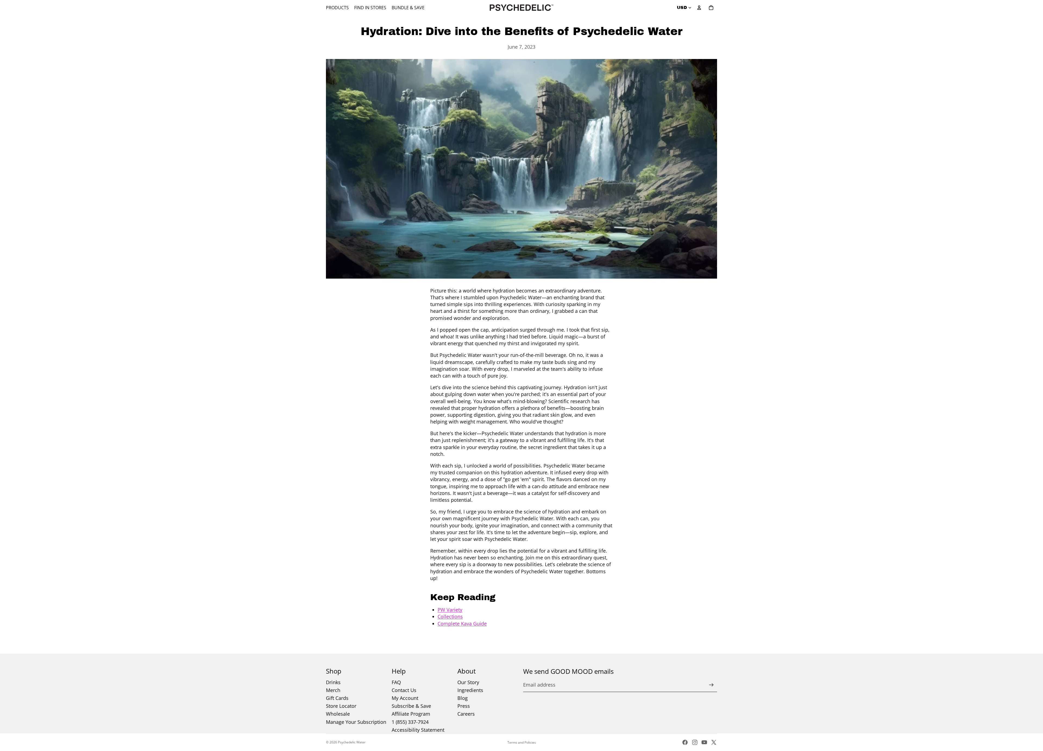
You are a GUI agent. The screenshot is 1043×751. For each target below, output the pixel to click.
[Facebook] (685, 742)
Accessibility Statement (418, 730)
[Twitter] (714, 742)
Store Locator (341, 706)
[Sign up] (711, 685)
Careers (466, 714)
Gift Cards (337, 698)
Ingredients (470, 690)
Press (463, 706)
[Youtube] (704, 742)
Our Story (468, 682)
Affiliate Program (411, 714)
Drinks (333, 682)
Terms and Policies (521, 742)
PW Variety (450, 609)
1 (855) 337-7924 (410, 722)
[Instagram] (695, 742)
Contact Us (404, 690)
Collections (450, 616)
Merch (333, 690)
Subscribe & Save (411, 706)
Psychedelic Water (352, 742)
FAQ (396, 682)
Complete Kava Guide (462, 623)
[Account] (699, 8)
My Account (405, 698)
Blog (462, 698)
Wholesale (338, 714)
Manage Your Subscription (356, 722)
